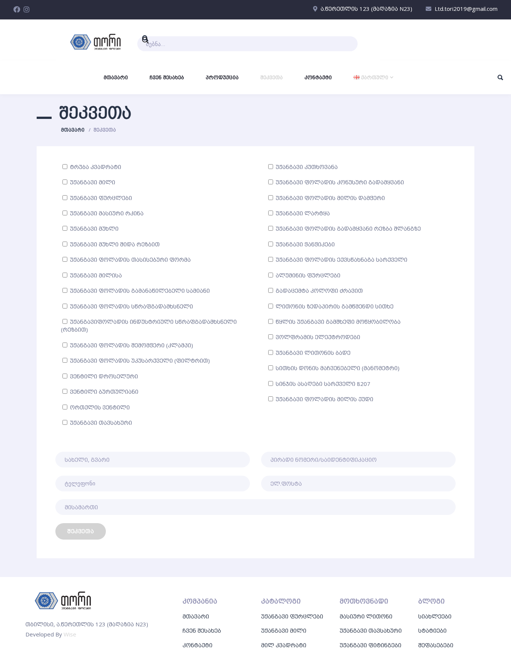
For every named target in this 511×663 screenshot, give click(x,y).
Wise (70, 634)
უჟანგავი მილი (283, 630)
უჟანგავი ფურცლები (292, 616)
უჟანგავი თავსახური (371, 630)
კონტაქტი (197, 645)
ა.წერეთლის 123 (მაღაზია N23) (366, 8)
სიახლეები (435, 616)
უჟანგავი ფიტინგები (370, 645)
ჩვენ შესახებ (202, 630)
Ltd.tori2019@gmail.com (466, 8)
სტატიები (432, 630)
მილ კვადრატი (283, 645)
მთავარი (73, 129)
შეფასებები (435, 645)
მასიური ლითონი (366, 616)
